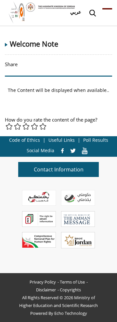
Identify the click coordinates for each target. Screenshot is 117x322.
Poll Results (95, 140)
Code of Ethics (24, 140)
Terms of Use (72, 282)
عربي (75, 11)
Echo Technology (70, 313)
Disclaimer (46, 290)
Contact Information (59, 169)
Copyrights (70, 290)
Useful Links (61, 140)
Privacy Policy (43, 282)
